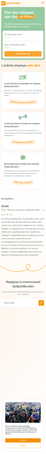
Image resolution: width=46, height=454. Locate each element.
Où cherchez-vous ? (13, 35)
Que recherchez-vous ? (15, 45)
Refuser (23, 446)
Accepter (23, 440)
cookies (26, 426)
